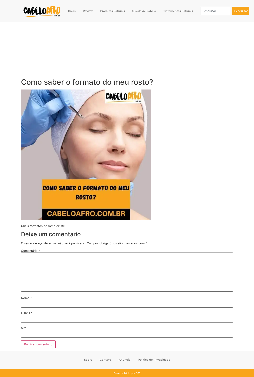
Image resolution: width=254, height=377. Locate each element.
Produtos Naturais (112, 11)
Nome (26, 297)
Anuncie (124, 359)
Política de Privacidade (154, 359)
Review (88, 11)
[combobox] (215, 11)
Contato (105, 359)
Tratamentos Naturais (178, 11)
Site (23, 327)
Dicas (71, 11)
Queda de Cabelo (144, 11)
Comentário (30, 250)
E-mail (26, 312)
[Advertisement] (127, 50)
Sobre (88, 359)
